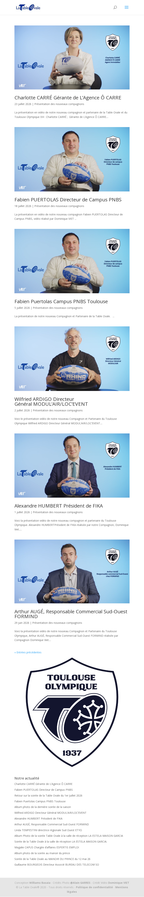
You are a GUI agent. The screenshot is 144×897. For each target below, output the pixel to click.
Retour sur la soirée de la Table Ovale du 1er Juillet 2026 (48, 795)
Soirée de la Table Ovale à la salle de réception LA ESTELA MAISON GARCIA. (60, 841)
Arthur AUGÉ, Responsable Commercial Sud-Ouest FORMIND (70, 614)
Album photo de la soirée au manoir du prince (42, 853)
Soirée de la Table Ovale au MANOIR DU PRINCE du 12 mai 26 (52, 859)
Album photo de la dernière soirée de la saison (42, 807)
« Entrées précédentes (27, 652)
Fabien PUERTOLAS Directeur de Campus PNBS (68, 199)
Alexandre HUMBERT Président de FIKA (58, 505)
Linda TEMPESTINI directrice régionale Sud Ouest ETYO (48, 830)
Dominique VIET (118, 882)
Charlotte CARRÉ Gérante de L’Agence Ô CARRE (67, 97)
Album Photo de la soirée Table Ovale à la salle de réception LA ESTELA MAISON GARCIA (68, 835)
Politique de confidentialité (94, 887)
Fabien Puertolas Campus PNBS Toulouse (61, 301)
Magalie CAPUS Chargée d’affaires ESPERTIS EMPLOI (46, 847)
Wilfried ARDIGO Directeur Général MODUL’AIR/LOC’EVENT (51, 401)
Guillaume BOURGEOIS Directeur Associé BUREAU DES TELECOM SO (56, 864)
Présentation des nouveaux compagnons (59, 104)
